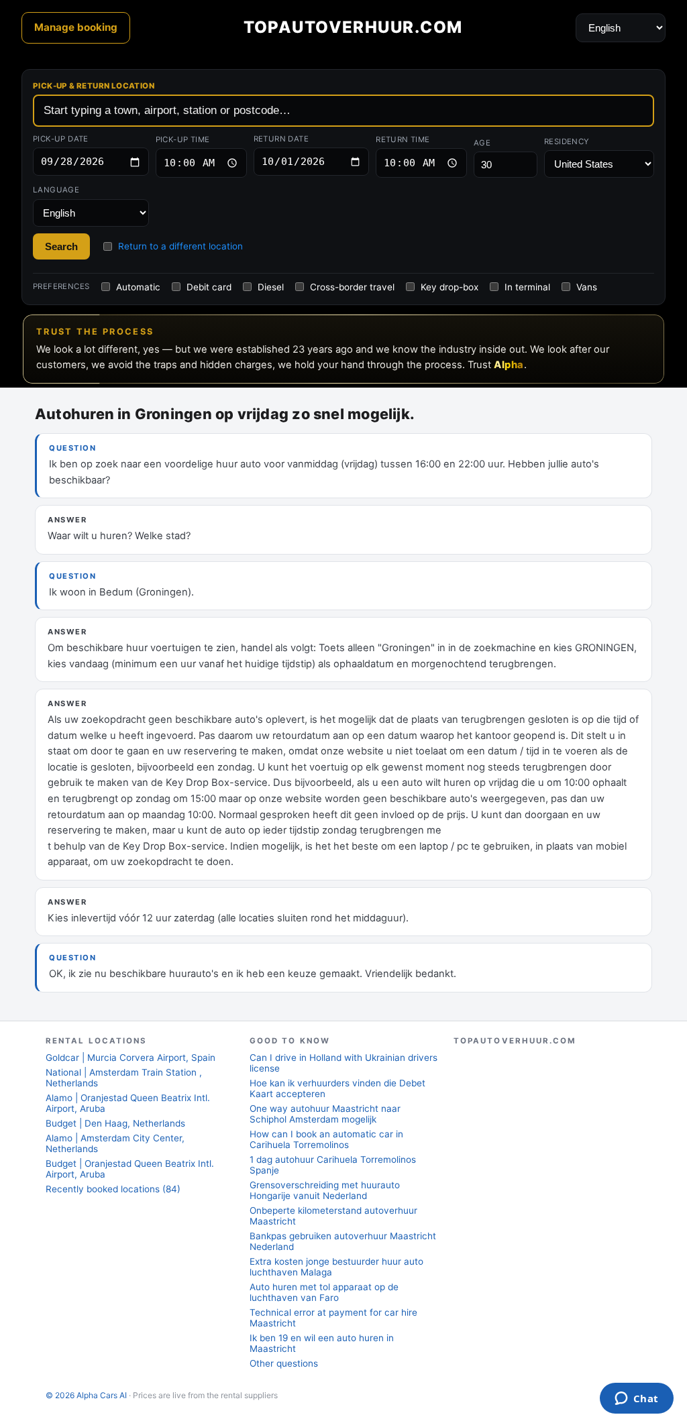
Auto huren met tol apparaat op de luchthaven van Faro (324, 1292)
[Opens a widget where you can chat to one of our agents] (636, 1399)
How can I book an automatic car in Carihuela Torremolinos (326, 1139)
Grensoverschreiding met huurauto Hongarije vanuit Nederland (325, 1190)
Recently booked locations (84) (113, 1189)
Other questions (284, 1363)
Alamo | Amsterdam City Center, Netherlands (115, 1143)
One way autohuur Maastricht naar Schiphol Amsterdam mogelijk (325, 1114)
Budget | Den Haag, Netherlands (115, 1123)
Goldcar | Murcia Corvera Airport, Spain (130, 1057)
